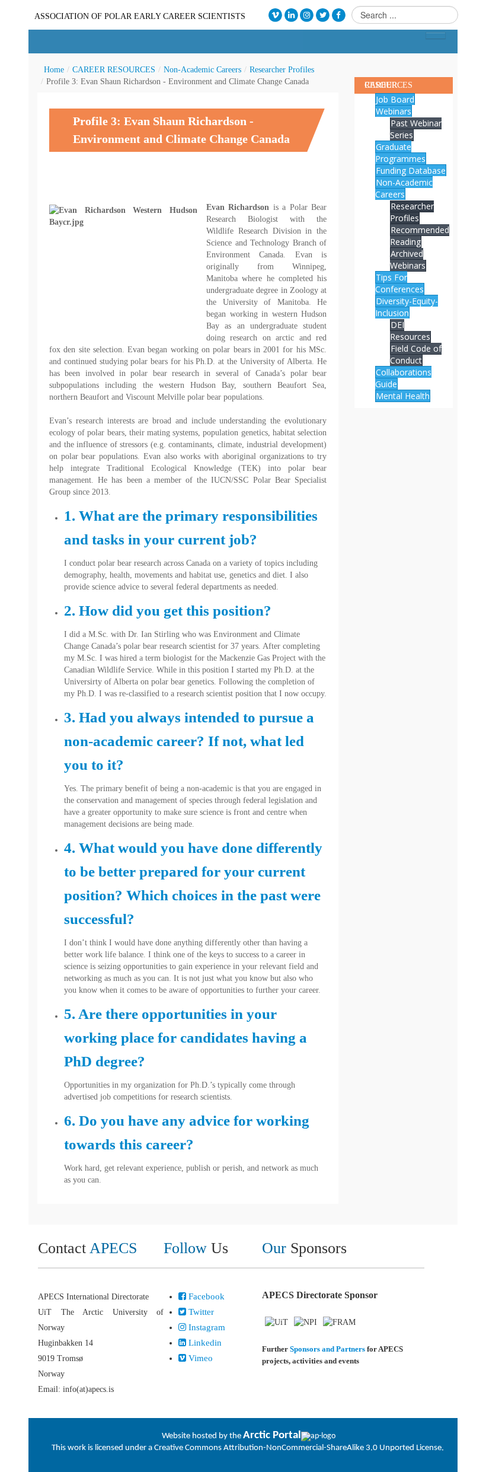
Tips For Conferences (399, 283)
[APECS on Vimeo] (275, 15)
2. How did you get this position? (167, 611)
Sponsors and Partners (327, 1348)
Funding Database (411, 170)
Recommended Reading (419, 235)
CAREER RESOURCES (113, 69)
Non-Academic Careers (202, 69)
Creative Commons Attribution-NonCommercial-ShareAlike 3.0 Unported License (298, 1448)
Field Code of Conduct (416, 354)
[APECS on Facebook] (339, 15)
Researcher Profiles (282, 69)
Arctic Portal (272, 1435)
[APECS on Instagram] (307, 15)
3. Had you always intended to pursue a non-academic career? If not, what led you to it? (189, 741)
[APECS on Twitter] (323, 15)
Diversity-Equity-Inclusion (406, 306)
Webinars (393, 111)
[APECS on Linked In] (291, 15)
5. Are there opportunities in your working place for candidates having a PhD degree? (185, 1037)
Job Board (395, 99)
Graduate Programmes (400, 152)
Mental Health (403, 396)
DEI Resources (410, 330)
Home (54, 69)
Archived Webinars (408, 259)
